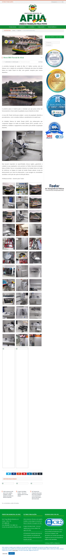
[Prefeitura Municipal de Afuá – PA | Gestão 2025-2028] (33, 14)
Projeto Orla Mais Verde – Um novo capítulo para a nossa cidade (25, 2)
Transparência (52, 27)
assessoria (47, 533)
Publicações (41, 27)
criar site (55, 529)
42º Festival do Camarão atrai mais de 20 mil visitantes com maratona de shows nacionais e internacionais (37, 495)
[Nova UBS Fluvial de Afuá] (22, 45)
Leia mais (15, 550)
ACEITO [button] (12, 553)
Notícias (40, 61)
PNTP (51, 543)
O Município (22, 27)
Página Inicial (12, 27)
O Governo (31, 27)
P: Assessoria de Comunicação (11, 61)
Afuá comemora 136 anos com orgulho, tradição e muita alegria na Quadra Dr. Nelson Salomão (8, 494)
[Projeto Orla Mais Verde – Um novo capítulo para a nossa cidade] (22, 486)
